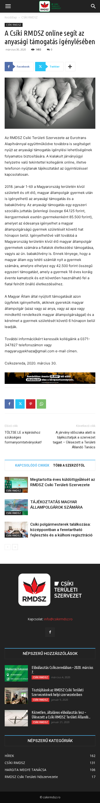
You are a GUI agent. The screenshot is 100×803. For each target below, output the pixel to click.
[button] (7, 6)
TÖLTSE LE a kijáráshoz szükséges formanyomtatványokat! (23, 437)
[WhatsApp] (41, 404)
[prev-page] (7, 547)
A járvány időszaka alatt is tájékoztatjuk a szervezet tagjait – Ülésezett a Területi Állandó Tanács (74, 439)
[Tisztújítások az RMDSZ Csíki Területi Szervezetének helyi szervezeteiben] (16, 696)
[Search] (93, 6)
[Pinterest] (30, 404)
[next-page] (15, 547)
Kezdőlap (11, 17)
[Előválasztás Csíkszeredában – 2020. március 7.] (16, 673)
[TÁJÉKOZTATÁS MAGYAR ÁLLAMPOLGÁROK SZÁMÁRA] (16, 507)
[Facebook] (9, 404)
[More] (70, 66)
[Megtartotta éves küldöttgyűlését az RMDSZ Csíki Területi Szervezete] (16, 485)
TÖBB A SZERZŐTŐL (69, 465)
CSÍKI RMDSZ (29, 17)
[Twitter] (20, 404)
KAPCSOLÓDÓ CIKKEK (32, 465)
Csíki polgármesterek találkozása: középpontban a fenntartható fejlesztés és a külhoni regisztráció (61, 529)
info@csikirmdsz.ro (58, 619)
